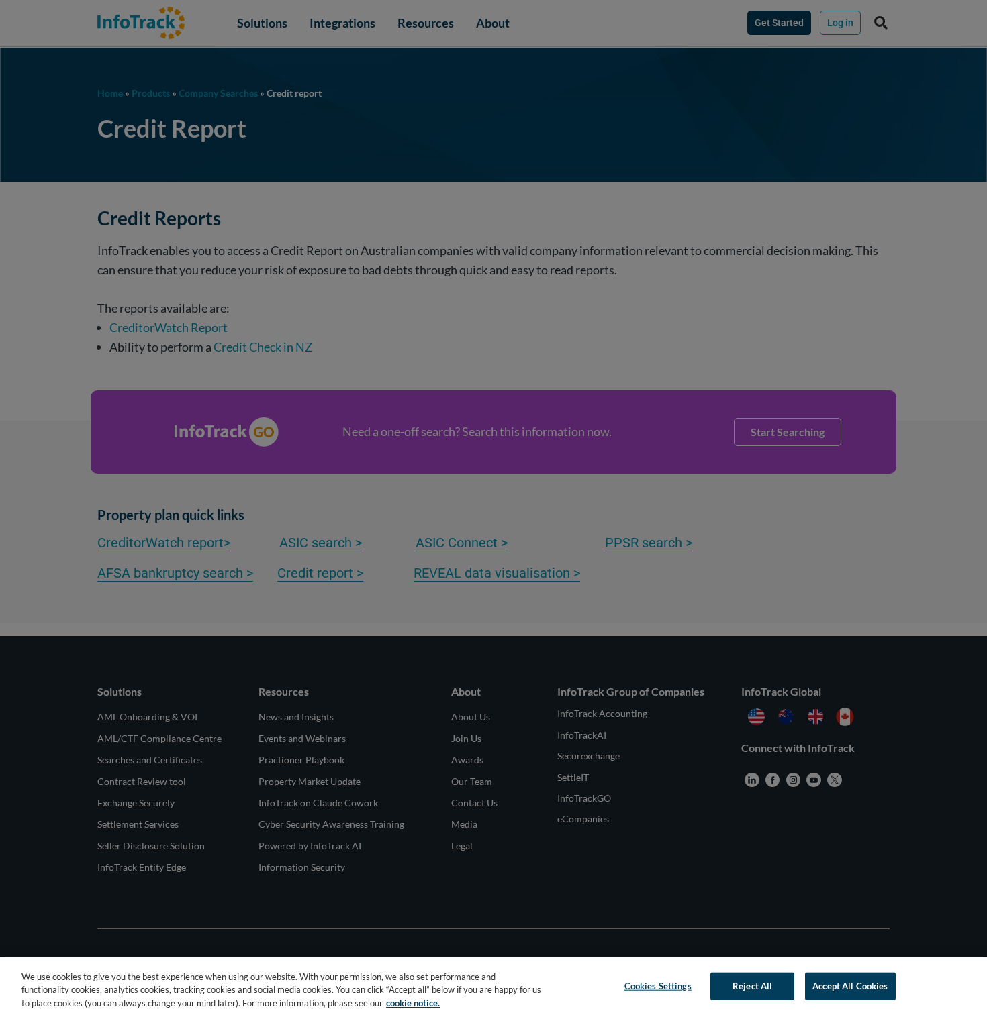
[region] (493, 987)
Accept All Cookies (850, 985)
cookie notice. (413, 1003)
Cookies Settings (658, 985)
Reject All (752, 985)
